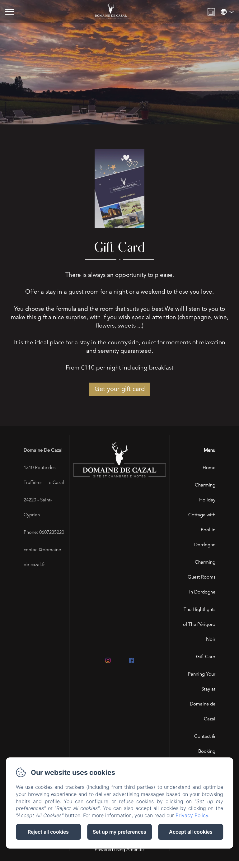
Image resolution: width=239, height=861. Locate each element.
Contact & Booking (204, 744)
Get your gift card (120, 389)
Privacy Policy (192, 815)
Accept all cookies (191, 832)
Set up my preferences (119, 832)
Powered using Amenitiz (119, 850)
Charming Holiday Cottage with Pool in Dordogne (201, 515)
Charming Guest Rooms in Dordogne (201, 577)
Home (209, 468)
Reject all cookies (48, 832)
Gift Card (205, 657)
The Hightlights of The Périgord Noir (199, 624)
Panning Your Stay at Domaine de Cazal (201, 697)
